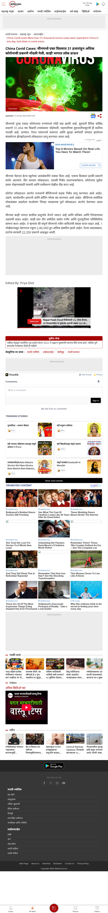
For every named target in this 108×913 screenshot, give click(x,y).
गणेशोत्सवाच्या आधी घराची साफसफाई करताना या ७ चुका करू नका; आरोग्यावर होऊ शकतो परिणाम (95, 674)
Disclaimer (57, 863)
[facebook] (44, 783)
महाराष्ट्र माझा (7, 11)
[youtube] (57, 783)
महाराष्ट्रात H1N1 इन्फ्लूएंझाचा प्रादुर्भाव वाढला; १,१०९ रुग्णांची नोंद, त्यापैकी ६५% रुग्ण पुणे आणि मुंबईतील (54, 749)
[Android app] (54, 766)
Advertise (46, 863)
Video (13, 683)
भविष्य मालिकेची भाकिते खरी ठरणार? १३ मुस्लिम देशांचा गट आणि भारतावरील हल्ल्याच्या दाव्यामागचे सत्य (55, 674)
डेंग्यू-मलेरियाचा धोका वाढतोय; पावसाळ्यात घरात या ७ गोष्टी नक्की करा (75, 674)
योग (9, 839)
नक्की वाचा (15, 655)
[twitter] (50, 783)
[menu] (4, 4)
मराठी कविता (13, 853)
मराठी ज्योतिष (43, 11)
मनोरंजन (97, 11)
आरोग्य (30, 11)
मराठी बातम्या (11, 34)
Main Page (23, 863)
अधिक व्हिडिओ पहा (15, 688)
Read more (34, 321)
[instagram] (63, 783)
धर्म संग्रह (74, 11)
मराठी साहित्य (13, 848)
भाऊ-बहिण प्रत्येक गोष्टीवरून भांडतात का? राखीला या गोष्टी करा (14, 674)
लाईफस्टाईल (60, 11)
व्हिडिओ (85, 11)
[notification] (103, 4)
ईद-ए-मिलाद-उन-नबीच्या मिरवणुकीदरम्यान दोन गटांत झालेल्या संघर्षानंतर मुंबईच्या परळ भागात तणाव (34, 749)
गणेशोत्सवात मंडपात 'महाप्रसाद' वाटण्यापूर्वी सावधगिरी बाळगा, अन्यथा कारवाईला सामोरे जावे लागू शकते (14, 749)
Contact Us (69, 863)
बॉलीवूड (60, 352)
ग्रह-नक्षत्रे (11, 794)
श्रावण (20, 11)
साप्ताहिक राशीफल (15, 818)
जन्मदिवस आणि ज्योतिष (17, 822)
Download (12, 108)
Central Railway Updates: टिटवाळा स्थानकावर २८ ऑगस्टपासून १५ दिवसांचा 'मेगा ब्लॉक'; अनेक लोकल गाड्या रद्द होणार (75, 749)
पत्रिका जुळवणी (14, 803)
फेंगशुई (10, 813)
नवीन (12, 730)
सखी (9, 834)
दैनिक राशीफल (13, 808)
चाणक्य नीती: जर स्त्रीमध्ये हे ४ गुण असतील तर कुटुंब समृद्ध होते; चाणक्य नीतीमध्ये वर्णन (34, 674)
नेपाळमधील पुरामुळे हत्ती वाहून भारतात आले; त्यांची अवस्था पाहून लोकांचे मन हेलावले (95, 749)
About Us (35, 863)
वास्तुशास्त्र (11, 799)
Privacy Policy (83, 863)
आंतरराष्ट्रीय (38, 34)
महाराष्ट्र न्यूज (25, 34)
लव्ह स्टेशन (12, 843)
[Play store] (98, 4)
